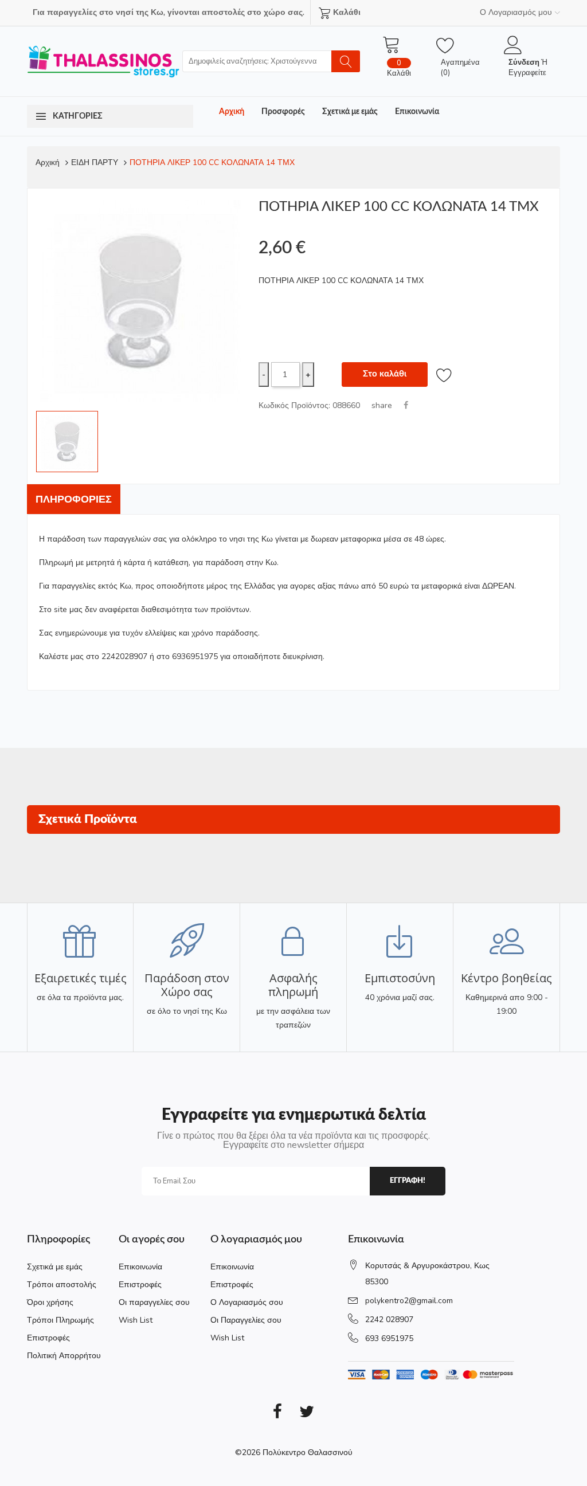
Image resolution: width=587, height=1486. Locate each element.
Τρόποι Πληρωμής (60, 1320)
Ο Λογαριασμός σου (246, 1302)
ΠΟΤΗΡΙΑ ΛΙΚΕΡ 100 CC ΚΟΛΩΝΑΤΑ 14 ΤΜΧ (212, 162)
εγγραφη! (407, 1181)
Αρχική (231, 112)
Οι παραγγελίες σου (154, 1302)
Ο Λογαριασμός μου (516, 12)
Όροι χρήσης (50, 1302)
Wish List (135, 1320)
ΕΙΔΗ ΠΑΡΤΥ (94, 162)
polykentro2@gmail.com (409, 1300)
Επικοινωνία (417, 112)
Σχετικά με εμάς (350, 112)
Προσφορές (283, 112)
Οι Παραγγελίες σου (245, 1320)
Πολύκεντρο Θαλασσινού (308, 1452)
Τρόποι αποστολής (61, 1284)
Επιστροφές (48, 1337)
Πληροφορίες (74, 499)
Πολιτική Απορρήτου (64, 1355)
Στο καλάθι (384, 374)
